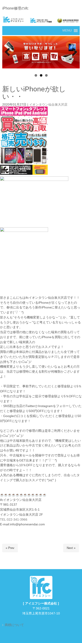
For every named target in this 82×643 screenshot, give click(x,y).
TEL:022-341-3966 (13, 519)
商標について (14, 625)
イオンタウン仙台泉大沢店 (48, 104)
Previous (8, 52)
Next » (71, 548)
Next (74, 52)
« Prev (10, 548)
